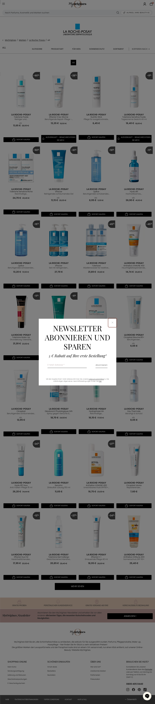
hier (100, 381)
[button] (147, 696)
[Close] (112, 323)
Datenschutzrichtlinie (96, 379)
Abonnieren (101, 365)
